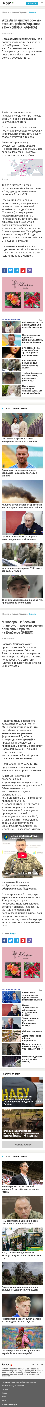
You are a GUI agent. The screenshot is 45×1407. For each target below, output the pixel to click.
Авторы (4, 1393)
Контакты (5, 1389)
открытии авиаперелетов (17, 252)
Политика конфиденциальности (13, 1386)
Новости (32, 3)
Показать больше (23, 1144)
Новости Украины (19, 12)
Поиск (4, 1400)
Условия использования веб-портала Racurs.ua (19, 1382)
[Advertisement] (22, 84)
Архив (4, 1397)
